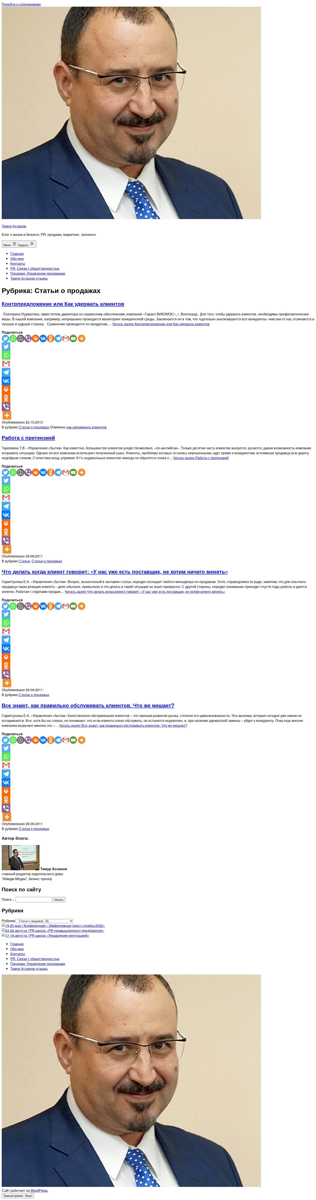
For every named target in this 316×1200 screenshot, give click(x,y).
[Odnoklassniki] (50, 338)
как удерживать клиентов (87, 427)
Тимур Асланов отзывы (29, 278)
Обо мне (17, 258)
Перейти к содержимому (21, 4)
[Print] (35, 338)
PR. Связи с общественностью (34, 268)
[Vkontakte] (43, 338)
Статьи (24, 561)
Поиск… (8, 899)
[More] (81, 338)
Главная (17, 253)
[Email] (73, 338)
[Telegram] (58, 338)
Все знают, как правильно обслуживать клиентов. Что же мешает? (88, 705)
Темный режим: (13, 1196)
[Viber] (28, 338)
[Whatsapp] (13, 338)
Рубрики (8, 920)
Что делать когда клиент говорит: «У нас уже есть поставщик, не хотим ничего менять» (115, 571)
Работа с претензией (28, 437)
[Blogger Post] (20, 338)
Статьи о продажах (34, 427)
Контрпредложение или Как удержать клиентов (63, 303)
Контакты (17, 263)
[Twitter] (5, 338)
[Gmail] (65, 338)
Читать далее (161, 323)
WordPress (39, 1190)
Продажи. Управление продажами (37, 273)
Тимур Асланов (14, 226)
